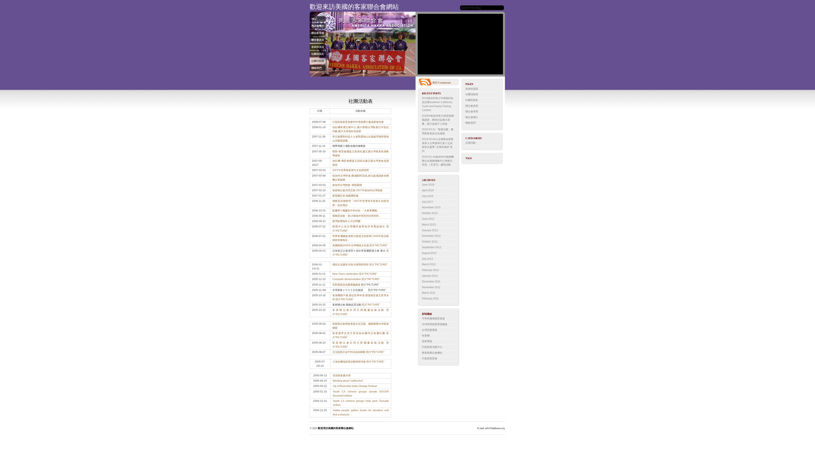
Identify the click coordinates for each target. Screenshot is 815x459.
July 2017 (427, 201)
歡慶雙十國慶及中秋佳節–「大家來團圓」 (355, 210)
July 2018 (427, 196)
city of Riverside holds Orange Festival (355, 386)
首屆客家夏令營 (342, 375)
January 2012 (430, 275)
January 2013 (430, 230)
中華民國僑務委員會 (433, 318)
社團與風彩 (317, 54)
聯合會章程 (317, 33)
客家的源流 (317, 47)
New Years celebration (345, 273)
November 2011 (431, 287)
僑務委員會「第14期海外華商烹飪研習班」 (356, 215)
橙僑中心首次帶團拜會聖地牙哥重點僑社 (358, 226)
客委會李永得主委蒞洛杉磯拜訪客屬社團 (358, 333)
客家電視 (427, 341)
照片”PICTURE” (379, 245)
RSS (435, 82)
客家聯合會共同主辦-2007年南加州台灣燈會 (357, 190)
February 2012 (430, 270)
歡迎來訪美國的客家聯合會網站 (354, 6)
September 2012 (431, 247)
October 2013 (430, 213)
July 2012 (427, 258)
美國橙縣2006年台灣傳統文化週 (350, 245)
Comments (444, 82)
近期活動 (470, 142)
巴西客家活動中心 (432, 347)
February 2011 (430, 298)
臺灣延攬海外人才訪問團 (346, 221)
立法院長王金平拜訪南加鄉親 (348, 352)
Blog (313, 19)
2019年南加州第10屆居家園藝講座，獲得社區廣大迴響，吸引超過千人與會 (438, 119)
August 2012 (429, 253)
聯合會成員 (317, 40)
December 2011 (431, 281)
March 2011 (429, 292)
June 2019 (428, 184)
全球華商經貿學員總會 (434, 324)
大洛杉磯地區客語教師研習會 (349, 361)
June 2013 (428, 218)
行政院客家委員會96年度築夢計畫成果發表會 (358, 121)
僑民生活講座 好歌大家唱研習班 (350, 264)
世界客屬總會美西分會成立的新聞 (352, 236)
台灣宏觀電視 (429, 330)
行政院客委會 (429, 358)
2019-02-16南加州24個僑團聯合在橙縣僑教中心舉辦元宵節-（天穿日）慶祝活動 (438, 160)
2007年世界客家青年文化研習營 (350, 170)
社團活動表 (317, 61)
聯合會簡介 (317, 26)
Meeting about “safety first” (348, 380)
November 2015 (431, 207)
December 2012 (431, 235)
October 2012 (430, 241)
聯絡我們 (316, 68)
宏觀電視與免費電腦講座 (346, 284)
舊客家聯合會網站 (432, 352)
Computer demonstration (346, 279)
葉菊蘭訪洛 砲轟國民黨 (345, 195)
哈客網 (426, 335)
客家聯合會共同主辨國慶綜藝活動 (358, 310)
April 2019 (428, 190)
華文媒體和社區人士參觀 (346, 136)
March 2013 (429, 224)
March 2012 (429, 264)
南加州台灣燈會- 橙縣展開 (347, 185)
